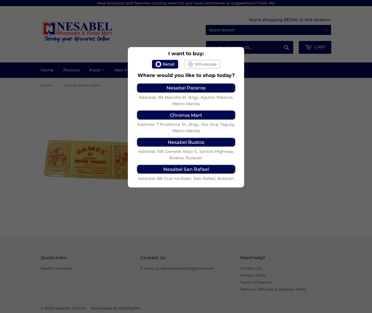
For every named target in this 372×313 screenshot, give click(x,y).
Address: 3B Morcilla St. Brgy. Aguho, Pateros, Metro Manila (186, 100)
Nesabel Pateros (186, 88)
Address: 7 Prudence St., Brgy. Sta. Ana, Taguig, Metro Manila (186, 127)
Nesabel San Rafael (186, 169)
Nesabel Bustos (186, 142)
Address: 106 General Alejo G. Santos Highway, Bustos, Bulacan (186, 154)
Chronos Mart (186, 115)
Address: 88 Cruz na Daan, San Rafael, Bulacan (186, 178)
